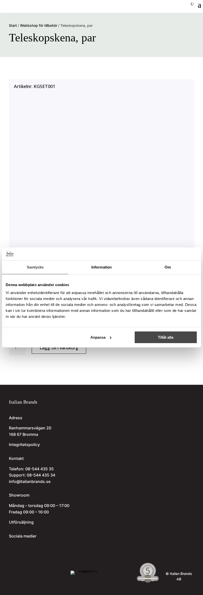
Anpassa (97, 337)
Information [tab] (101, 267)
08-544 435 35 (39, 468)
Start (13, 25)
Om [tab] (168, 267)
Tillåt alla (165, 337)
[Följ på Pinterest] (39, 546)
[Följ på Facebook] (21, 546)
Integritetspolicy (24, 444)
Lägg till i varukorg (59, 348)
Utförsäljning (21, 522)
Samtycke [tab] (35, 267)
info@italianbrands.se (30, 481)
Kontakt (16, 458)
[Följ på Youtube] (30, 546)
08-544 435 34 (41, 475)
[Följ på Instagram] (12, 546)
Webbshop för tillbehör (38, 25)
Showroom (19, 495)
